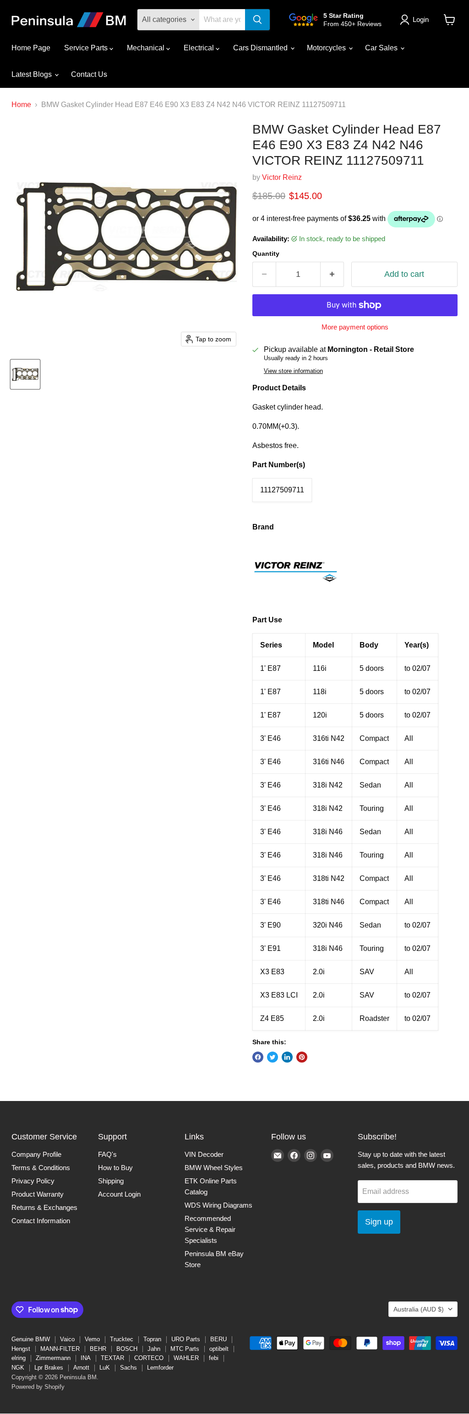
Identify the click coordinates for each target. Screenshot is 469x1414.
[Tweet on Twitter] (272, 1057)
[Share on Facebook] (257, 1057)
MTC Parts (184, 1348)
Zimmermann (53, 1358)
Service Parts (86, 48)
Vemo (92, 1339)
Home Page (30, 48)
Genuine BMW (30, 1339)
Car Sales (382, 48)
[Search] (257, 19)
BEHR (98, 1348)
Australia (418, 1309)
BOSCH (126, 1348)
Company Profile (36, 1154)
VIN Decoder (204, 1154)
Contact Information (40, 1221)
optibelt (219, 1348)
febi (213, 1358)
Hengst (20, 1348)
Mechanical (146, 48)
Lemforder (160, 1367)
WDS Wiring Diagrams (218, 1205)
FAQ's (107, 1154)
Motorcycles (327, 48)
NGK (17, 1367)
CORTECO (149, 1358)
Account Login (119, 1194)
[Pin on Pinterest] (301, 1057)
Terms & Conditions (40, 1167)
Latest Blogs (32, 74)
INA (86, 1358)
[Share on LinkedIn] (287, 1057)
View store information (293, 371)
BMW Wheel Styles (214, 1167)
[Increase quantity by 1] (332, 274)
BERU (218, 1339)
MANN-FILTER (60, 1348)
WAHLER (186, 1358)
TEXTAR (112, 1358)
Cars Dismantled (261, 48)
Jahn (153, 1348)
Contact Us (89, 74)
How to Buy (115, 1167)
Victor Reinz (282, 177)
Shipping (111, 1181)
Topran (152, 1339)
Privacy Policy (33, 1181)
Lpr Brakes (48, 1367)
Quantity (265, 253)
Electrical (200, 48)
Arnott (81, 1367)
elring (18, 1358)
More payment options (355, 327)
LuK (104, 1367)
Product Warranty (37, 1194)
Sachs (128, 1367)
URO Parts (185, 1339)
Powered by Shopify (38, 1386)
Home (21, 104)
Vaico (67, 1339)
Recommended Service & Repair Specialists (210, 1229)
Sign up (379, 1221)
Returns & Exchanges (44, 1207)
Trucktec (121, 1339)
